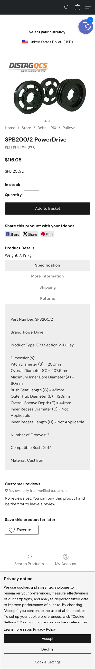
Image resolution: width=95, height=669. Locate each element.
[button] (67, 7)
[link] (47, 660)
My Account (65, 563)
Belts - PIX (47, 127)
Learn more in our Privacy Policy (30, 629)
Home (10, 127)
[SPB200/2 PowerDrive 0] (47, 87)
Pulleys (69, 127)
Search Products (29, 563)
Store (26, 127)
